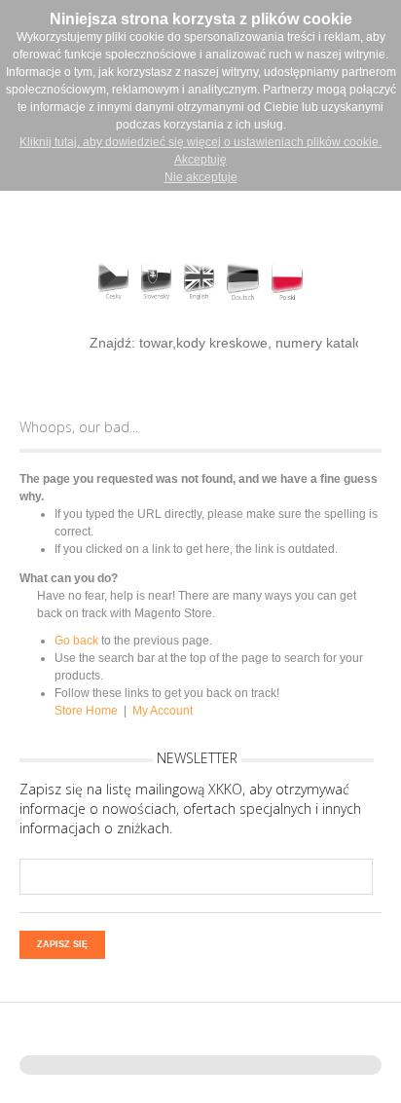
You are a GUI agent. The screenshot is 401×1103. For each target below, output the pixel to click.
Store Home (86, 710)
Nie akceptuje (200, 177)
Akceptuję (200, 159)
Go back (76, 640)
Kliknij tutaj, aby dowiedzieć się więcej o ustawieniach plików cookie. (200, 142)
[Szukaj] (50, 341)
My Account (162, 710)
